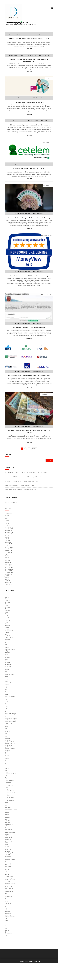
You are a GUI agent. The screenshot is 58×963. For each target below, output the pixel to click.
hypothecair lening (10, 743)
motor (6, 819)
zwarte (6, 935)
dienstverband (8, 693)
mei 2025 (7, 539)
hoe (6, 733)
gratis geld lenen (9, 723)
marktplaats (8, 804)
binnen (6, 659)
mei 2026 (7, 518)
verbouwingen (8, 915)
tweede (6, 895)
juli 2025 (7, 535)
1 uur (6, 595)
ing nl (6, 757)
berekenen (7, 657)
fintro (6, 708)
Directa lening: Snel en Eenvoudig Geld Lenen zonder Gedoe (20, 489)
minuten (7, 814)
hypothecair (8, 740)
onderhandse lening (10, 832)
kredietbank (8, 782)
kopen (6, 775)
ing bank (7, 755)
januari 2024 (8, 566)
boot (6, 671)
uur (6, 898)
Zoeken (8, 454)
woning (6, 925)
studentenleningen (10, 883)
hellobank (7, 731)
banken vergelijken (10, 649)
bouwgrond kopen (9, 674)
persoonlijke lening (10, 859)
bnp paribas (8, 669)
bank (6, 644)
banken (7, 647)
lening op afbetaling (10, 795)
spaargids (7, 881)
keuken (6, 765)
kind (6, 767)
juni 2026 (7, 517)
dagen (6, 691)
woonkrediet (8, 927)
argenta (7, 632)
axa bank (7, 642)
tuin (6, 893)
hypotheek (7, 750)
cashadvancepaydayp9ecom (16, 34)
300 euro (7, 614)
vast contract (8, 903)
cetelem (7, 684)
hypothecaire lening (10, 747)
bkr (5, 661)
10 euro (7, 597)
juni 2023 (7, 577)
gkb (6, 716)
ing (5, 753)
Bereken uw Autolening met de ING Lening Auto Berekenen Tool (21, 481)
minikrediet (8, 807)
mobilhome (8, 817)
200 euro (7, 605)
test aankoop (8, 886)
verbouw (7, 910)
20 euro (7, 604)
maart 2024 (8, 562)
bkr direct (7, 662)
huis (6, 736)
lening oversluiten (9, 797)
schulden (7, 874)
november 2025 (9, 529)
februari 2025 (8, 544)
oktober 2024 (8, 550)
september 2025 (9, 532)
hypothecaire (8, 745)
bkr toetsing (8, 666)
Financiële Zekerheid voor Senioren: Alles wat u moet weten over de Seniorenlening (27, 472)
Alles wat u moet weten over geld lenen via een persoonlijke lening (29, 38)
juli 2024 (7, 555)
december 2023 (9, 567)
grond (6, 726)
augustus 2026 (8, 513)
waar (6, 918)
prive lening (8, 863)
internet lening (8, 760)
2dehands (7, 610)
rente (6, 871)
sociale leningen (9, 878)
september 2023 (9, 572)
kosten (6, 777)
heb (6, 728)
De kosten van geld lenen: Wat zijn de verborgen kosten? (20, 485)
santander (7, 873)
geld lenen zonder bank (11, 713)
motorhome (8, 822)
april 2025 (7, 540)
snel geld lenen (9, 876)
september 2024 (9, 552)
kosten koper (8, 779)
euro (6, 703)
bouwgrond (8, 673)
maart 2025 (8, 542)
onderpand (8, 839)
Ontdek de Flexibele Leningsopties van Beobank (28, 102)
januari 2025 (8, 545)
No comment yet (32, 34)
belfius (6, 654)
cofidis (6, 686)
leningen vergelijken (10, 800)
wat (6, 923)
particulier (7, 851)
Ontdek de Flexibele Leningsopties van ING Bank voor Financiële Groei (29, 125)
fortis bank (7, 711)
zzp (5, 937)
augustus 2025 (8, 534)
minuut (6, 816)
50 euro (7, 617)
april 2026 (7, 520)
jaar (6, 762)
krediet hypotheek (9, 780)
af (5, 624)
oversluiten (8, 848)
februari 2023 (8, 584)
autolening (7, 639)
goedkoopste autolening (11, 718)
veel (6, 908)
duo (6, 698)
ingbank (7, 758)
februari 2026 (8, 523)
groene (6, 725)
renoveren (7, 869)
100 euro (7, 599)
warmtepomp (8, 922)
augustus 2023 (8, 574)
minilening (7, 811)
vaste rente (8, 905)
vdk (5, 906)
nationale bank (9, 824)
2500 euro (7, 609)
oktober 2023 (8, 571)
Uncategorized (8, 896)
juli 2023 (7, 576)
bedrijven (7, 652)
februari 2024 (8, 564)
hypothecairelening (10, 748)
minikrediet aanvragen (11, 809)
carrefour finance (9, 683)
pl (5, 861)
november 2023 (9, 569)
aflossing (7, 629)
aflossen (7, 627)
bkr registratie (8, 664)
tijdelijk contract (9, 888)
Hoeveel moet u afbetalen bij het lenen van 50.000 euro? (29, 168)
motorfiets (7, 821)
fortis (6, 710)
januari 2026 (8, 525)
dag (6, 689)
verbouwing (8, 913)
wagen (6, 920)
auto (6, 634)
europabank (8, 705)
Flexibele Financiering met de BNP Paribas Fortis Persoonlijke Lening (29, 375)
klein (6, 770)
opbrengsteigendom (10, 841)
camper (7, 678)
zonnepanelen (8, 933)
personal (7, 858)
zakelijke (7, 930)
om (5, 831)
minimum (7, 812)
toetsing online (9, 891)
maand (6, 802)
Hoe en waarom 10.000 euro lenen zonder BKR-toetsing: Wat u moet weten (24, 477)
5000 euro (7, 620)
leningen (7, 799)
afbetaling (7, 625)
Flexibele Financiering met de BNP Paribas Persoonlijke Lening (29, 276)
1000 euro (7, 600)
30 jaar (6, 612)
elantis (6, 701)
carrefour (7, 681)
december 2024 (9, 547)
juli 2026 (7, 515)
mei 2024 (7, 559)
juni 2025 (7, 537)
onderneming (8, 836)
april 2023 (7, 581)
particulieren (8, 856)
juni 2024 (7, 557)
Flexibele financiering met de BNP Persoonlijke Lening (29, 327)
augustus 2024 (8, 554)
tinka (6, 890)
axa (5, 641)
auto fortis (7, 636)
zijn (5, 932)
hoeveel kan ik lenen (10, 735)
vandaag (7, 901)
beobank (7, 656)
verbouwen (8, 911)
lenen (6, 787)
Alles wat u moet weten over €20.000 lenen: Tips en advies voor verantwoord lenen (29, 60)
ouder (6, 842)
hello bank (7, 730)
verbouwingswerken (10, 917)
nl (5, 827)
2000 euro (7, 607)
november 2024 (9, 549)
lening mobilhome (9, 794)
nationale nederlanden (11, 826)
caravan (7, 679)
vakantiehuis (8, 900)
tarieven (7, 885)
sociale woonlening (10, 879)
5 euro (6, 615)
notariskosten (8, 829)
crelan (6, 688)
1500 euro (7, 602)
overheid (7, 846)
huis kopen (7, 738)
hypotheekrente (9, 752)
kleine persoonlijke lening (11, 774)
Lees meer (29, 49)
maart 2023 (8, 582)
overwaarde (8, 849)
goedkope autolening (10, 720)
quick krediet (8, 866)
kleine (6, 772)
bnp (6, 668)
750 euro (7, 622)
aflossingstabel (9, 631)
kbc (5, 763)
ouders (6, 844)
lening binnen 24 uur (10, 792)
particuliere (8, 854)
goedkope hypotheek (10, 721)
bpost (6, 676)
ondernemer (8, 834)
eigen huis (7, 699)
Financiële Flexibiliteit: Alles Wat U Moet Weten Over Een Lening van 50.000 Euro (29, 431)
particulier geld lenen (10, 853)
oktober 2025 (8, 530)
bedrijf (6, 651)
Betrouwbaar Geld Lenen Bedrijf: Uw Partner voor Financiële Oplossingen (29, 218)
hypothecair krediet (10, 742)
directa (6, 694)
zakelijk (6, 928)
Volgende (34, 448)
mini (6, 805)
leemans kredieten (9, 785)
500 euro (7, 619)
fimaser (7, 706)
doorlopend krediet (10, 696)
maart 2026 (8, 522)
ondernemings (8, 837)
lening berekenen (9, 790)
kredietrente (8, 784)
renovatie (7, 868)
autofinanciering (9, 637)
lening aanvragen (9, 789)
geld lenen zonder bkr (10, 715)
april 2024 (7, 560)
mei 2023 (7, 579)
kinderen (7, 768)
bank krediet (8, 646)
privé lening (8, 864)
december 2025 (9, 527)
